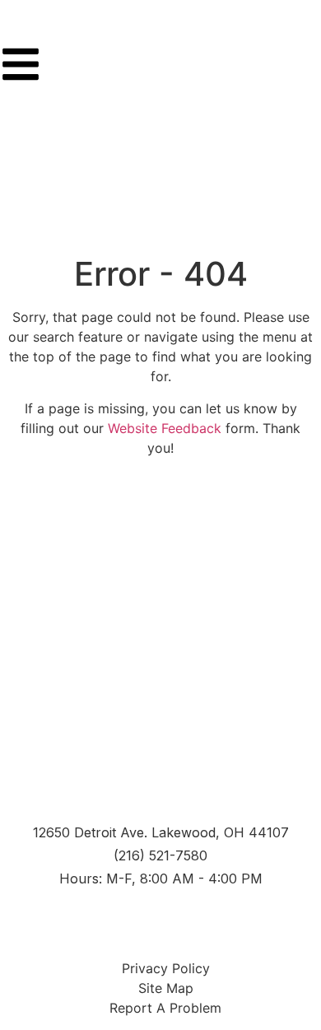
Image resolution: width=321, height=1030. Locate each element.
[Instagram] (101, 921)
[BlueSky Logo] (229, 921)
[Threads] (186, 921)
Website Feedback (164, 428)
